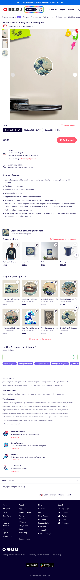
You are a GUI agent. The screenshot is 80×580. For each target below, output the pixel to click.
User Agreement (8, 555)
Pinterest (65, 523)
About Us (22, 509)
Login (4, 529)
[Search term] (40, 9)
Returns (41, 512)
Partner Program (22, 517)
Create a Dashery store (24, 537)
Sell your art (23, 526)
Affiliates (22, 522)
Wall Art (46, 17)
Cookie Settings (44, 533)
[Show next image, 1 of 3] (75, 75)
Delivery (41, 509)
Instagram (65, 509)
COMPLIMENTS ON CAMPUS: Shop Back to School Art (40, 2)
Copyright (42, 526)
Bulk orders (6, 536)
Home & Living (56, 17)
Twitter (64, 516)
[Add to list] (74, 33)
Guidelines (42, 519)
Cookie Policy (56, 555)
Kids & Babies (69, 17)
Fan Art (5, 512)
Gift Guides (6, 509)
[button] (40, 2)
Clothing (14, 17)
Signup (5, 533)
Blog (4, 519)
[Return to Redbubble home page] (12, 10)
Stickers (26, 17)
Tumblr (64, 520)
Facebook (65, 512)
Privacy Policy (20, 555)
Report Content (8, 480)
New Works (6, 516)
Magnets (6, 378)
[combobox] (34, 9)
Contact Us (42, 530)
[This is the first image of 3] (13, 75)
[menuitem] (5, 17)
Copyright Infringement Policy (13, 487)
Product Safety (44, 523)
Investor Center (25, 512)
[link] (9, 363)
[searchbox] (40, 357)
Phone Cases (36, 17)
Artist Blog (23, 533)
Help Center (43, 516)
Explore (5, 17)
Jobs (21, 529)
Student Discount (5, 524)
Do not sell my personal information (38, 555)
